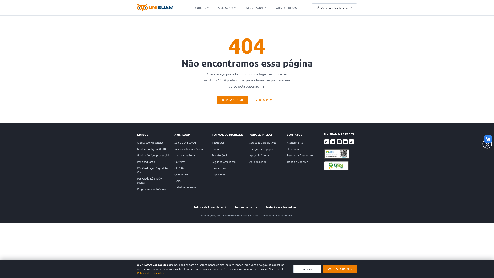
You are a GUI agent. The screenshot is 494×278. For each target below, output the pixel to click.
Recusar (307, 268)
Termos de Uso (244, 207)
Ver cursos (263, 100)
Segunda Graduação (224, 161)
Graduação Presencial (150, 142)
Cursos (200, 7)
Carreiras (179, 161)
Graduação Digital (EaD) (151, 149)
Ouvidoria (293, 149)
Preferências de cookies (281, 207)
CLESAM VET (182, 174)
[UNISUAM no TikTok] (351, 141)
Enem (215, 149)
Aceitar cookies (340, 268)
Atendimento (295, 142)
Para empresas (260, 134)
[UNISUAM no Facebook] (332, 141)
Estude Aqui (254, 7)
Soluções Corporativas (262, 142)
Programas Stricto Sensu (152, 189)
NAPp (177, 180)
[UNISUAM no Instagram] (326, 141)
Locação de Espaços (261, 149)
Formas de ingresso (227, 134)
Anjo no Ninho (257, 161)
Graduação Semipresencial (153, 155)
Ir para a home (233, 100)
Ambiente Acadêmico (334, 7)
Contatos (294, 134)
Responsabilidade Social (189, 149)
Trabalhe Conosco (185, 187)
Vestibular (218, 142)
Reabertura (219, 168)
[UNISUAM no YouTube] (345, 141)
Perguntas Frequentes (300, 155)
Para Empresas (286, 7)
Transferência (220, 155)
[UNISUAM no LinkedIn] (339, 141)
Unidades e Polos (184, 155)
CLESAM (179, 168)
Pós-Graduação (146, 161)
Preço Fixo (218, 174)
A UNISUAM (225, 7)
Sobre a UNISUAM (185, 142)
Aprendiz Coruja (259, 155)
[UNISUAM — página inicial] (155, 7)
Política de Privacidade (208, 207)
